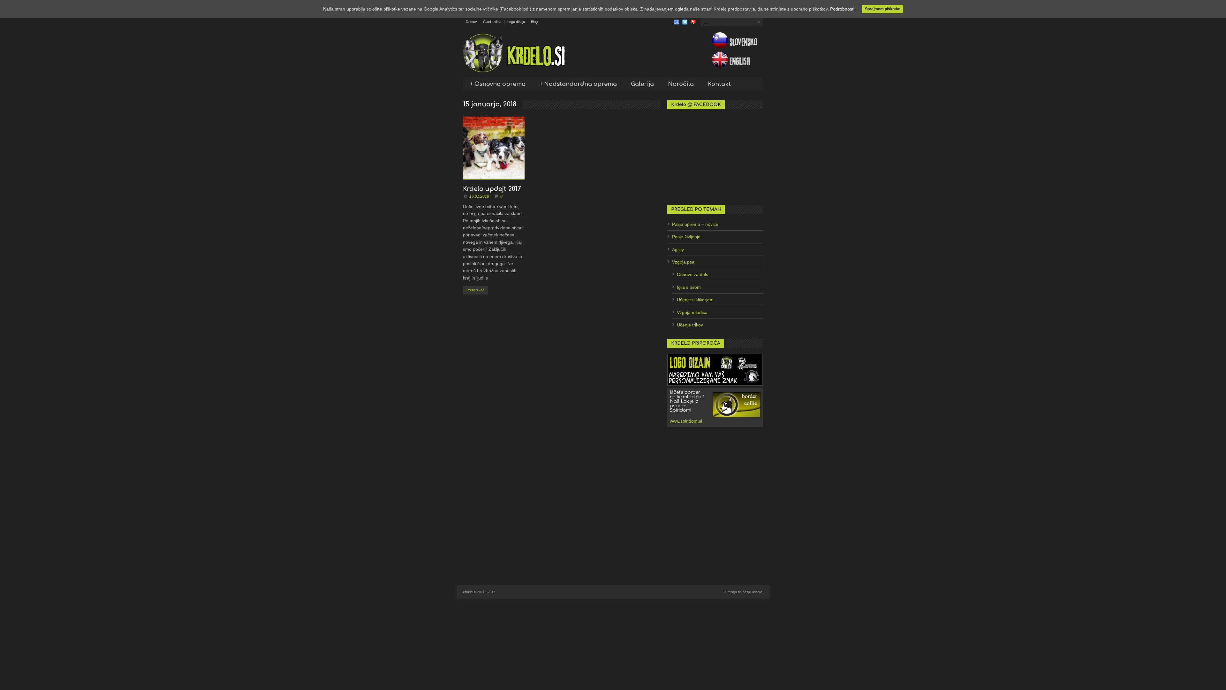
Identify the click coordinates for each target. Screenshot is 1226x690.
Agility (678, 249)
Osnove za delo (692, 274)
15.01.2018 (479, 196)
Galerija (642, 84)
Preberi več (475, 290)
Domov (471, 22)
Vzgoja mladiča (692, 312)
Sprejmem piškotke (882, 9)
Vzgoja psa (683, 261)
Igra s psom (689, 287)
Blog (534, 22)
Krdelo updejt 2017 (492, 189)
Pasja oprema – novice (695, 224)
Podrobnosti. (843, 9)
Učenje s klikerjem (695, 299)
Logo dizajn (516, 22)
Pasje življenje (686, 236)
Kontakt (719, 84)
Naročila (681, 84)
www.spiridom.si (686, 421)
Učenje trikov (690, 324)
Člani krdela (492, 22)
